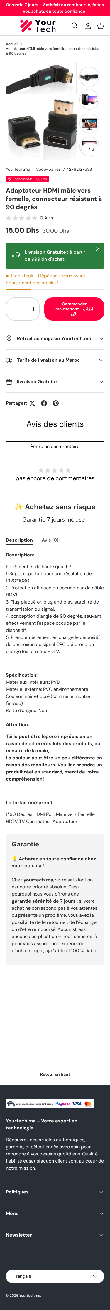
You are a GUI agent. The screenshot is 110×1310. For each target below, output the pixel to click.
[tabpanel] (55, 688)
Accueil (12, 44)
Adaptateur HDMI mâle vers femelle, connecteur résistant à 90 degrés (54, 51)
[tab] (19, 540)
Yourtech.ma (29, 1295)
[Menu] (9, 25)
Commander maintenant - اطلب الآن (74, 309)
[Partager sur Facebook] (44, 403)
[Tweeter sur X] (32, 403)
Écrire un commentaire (55, 446)
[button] (100, 25)
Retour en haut (55, 1074)
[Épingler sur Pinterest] (56, 403)
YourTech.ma (18, 169)
